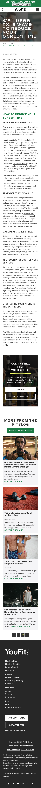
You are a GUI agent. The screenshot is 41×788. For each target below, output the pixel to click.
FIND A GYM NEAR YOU (15, 731)
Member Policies (27, 749)
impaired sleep (23, 101)
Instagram (27, 783)
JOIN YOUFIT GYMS (16, 718)
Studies (20, 62)
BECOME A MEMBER (21, 5)
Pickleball (9, 684)
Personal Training (13, 677)
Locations (9, 670)
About (8, 691)
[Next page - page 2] (27, 635)
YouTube (18, 783)
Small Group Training (14, 681)
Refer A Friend (11, 667)
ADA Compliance (13, 749)
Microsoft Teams (20, 163)
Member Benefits (12, 664)
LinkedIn (23, 783)
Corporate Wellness (14, 707)
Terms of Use (11, 755)
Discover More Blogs (20, 430)
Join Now (20, 389)
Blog (7, 701)
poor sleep (7, 88)
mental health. (21, 104)
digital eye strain (9, 101)
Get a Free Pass (20, 396)
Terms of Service (26, 746)
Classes (8, 674)
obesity (35, 88)
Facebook (9, 783)
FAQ (7, 704)
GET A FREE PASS (16, 725)
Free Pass (9, 688)
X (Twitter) (13, 783)
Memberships (11, 661)
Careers (8, 694)
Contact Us (2, 9)
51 (23, 635)
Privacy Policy (26, 755)
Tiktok (32, 783)
